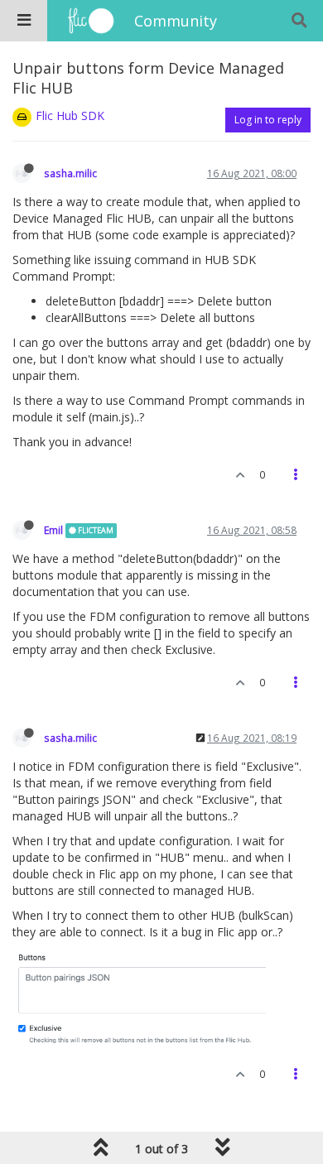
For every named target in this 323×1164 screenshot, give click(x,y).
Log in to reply (267, 120)
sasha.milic (70, 173)
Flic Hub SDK (70, 115)
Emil (53, 529)
